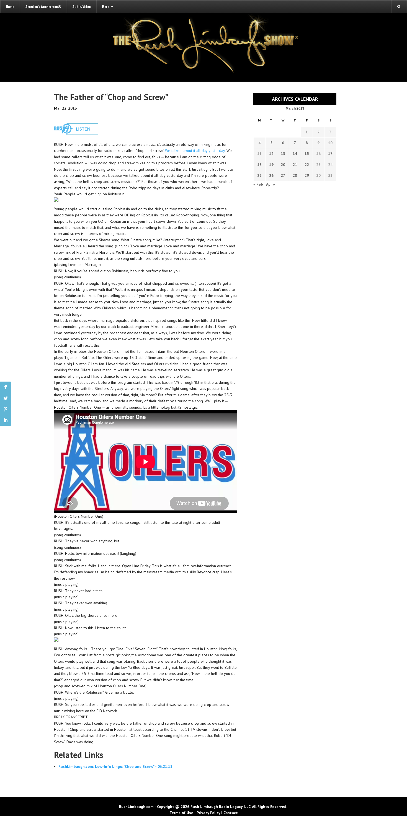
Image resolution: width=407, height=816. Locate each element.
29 (307, 175)
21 (295, 164)
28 (295, 175)
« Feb (258, 184)
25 (259, 175)
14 (295, 153)
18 (259, 164)
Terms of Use (181, 812)
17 (330, 153)
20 (283, 164)
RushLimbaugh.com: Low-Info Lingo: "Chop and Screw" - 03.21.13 (115, 766)
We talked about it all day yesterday (195, 150)
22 (307, 164)
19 (271, 164)
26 (271, 175)
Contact (230, 812)
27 (283, 175)
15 (307, 153)
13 (283, 153)
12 (271, 153)
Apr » (270, 184)
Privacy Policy (208, 812)
